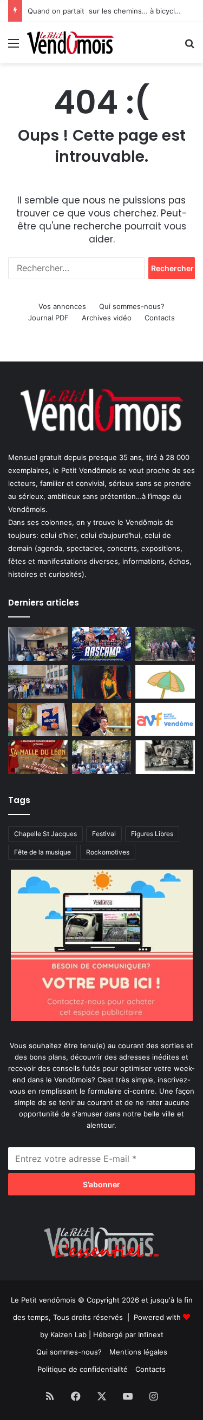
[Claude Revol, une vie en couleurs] (102, 682)
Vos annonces (62, 306)
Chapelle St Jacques (45, 834)
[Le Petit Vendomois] (70, 43)
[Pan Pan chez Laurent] (38, 720)
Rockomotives (107, 852)
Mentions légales (138, 1351)
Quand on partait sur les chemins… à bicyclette (108, 10)
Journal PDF (48, 317)
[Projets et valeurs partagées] (38, 644)
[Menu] (13, 47)
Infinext (150, 1334)
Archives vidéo (107, 317)
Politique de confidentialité (82, 1369)
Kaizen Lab (68, 1334)
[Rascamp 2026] (102, 644)
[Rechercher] (189, 47)
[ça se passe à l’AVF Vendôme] (165, 720)
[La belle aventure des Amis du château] (102, 757)
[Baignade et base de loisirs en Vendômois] (165, 682)
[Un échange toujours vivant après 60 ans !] (38, 682)
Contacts (160, 317)
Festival (104, 834)
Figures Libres (152, 834)
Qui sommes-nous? (132, 306)
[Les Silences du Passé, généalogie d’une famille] (165, 757)
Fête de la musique (42, 852)
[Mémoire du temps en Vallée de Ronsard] (38, 757)
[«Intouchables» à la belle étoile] (102, 720)
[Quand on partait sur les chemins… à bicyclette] (165, 644)
